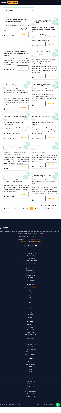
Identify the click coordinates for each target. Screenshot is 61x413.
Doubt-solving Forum (30, 344)
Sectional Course (30, 275)
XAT (30, 295)
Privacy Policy (38, 404)
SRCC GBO (30, 317)
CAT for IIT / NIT (30, 273)
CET (30, 300)
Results (30, 371)
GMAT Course (30, 324)
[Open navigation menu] (58, 2)
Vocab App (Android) (30, 391)
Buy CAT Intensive (12, 2)
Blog (30, 369)
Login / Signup (30, 386)
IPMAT (30, 310)
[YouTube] (28, 245)
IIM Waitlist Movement (30, 349)
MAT (30, 302)
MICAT (30, 307)
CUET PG (30, 314)
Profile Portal (30, 384)
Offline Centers (30, 374)
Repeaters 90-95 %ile (30, 268)
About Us (30, 361)
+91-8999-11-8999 (30, 236)
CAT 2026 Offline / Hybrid (30, 260)
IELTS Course (30, 329)
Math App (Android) (30, 396)
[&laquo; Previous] (4, 208)
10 (43, 208)
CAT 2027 (30, 265)
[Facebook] (36, 245)
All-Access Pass (31, 347)
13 (5, 212)
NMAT (30, 290)
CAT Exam (9, 10)
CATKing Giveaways (30, 354)
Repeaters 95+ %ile (30, 270)
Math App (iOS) (30, 393)
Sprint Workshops (30, 342)
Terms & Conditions (48, 404)
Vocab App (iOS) (30, 388)
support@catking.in (25, 241)
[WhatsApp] (25, 245)
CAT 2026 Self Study (30, 253)
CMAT (30, 297)
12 (52, 208)
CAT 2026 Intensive (30, 258)
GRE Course (30, 327)
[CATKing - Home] (3, 2)
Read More (23, 34)
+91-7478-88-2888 (32, 239)
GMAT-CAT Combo (30, 332)
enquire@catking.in (36, 241)
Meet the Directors (30, 364)
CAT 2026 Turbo (30, 255)
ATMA (30, 305)
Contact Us (30, 366)
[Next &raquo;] (9, 212)
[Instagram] (32, 245)
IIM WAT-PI (30, 277)
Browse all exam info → (30, 287)
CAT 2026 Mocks (30, 263)
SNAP (30, 292)
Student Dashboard (30, 381)
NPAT (30, 312)
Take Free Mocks (30, 351)
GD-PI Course (30, 280)
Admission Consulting (30, 334)
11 (48, 208)
